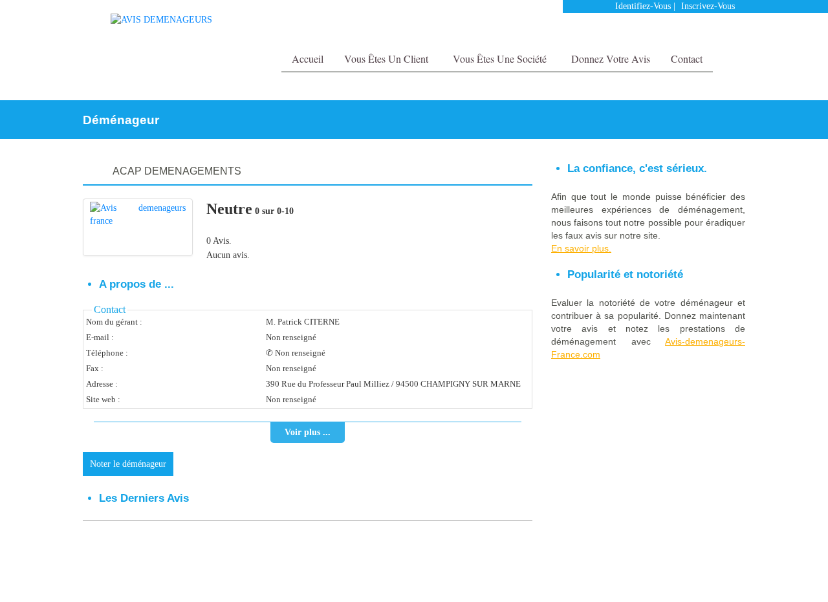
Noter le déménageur (128, 464)
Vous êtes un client (387, 58)
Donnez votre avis (610, 58)
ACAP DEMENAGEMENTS (177, 171)
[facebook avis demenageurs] (710, 32)
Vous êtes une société (501, 58)
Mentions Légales (658, 574)
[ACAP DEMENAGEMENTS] (138, 227)
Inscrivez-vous (708, 6)
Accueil (307, 58)
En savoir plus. (581, 248)
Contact (687, 58)
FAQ (704, 574)
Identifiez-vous (643, 6)
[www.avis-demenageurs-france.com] (161, 20)
